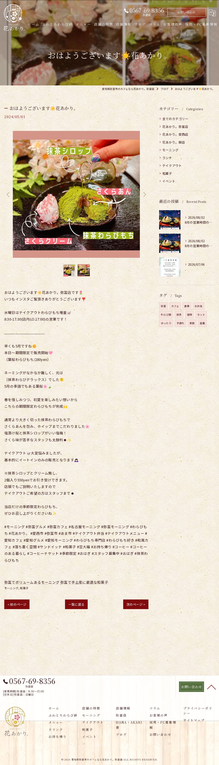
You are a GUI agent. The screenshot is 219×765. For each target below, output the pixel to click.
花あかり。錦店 (173, 142)
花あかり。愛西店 (175, 134)
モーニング (11, 588)
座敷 (202, 323)
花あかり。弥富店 (175, 126)
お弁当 (199, 306)
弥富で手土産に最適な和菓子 (84, 582)
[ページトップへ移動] (211, 687)
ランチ (167, 157)
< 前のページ (16, 604)
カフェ (175, 306)
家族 (192, 323)
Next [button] (144, 194)
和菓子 (24, 588)
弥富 (163, 306)
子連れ (180, 323)
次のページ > (135, 604)
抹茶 (179, 314)
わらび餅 (166, 314)
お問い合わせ (186, 12)
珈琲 (189, 314)
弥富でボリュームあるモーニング (31, 582)
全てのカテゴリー (175, 118)
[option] (76, 194)
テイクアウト (172, 165)
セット (201, 314)
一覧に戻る (76, 604)
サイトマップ (194, 720)
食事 (186, 306)
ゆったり (166, 323)
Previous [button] (8, 194)
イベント (168, 181)
